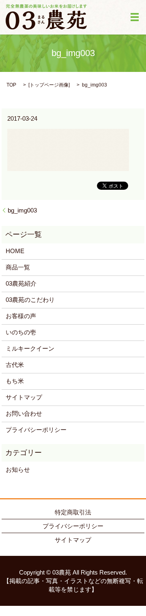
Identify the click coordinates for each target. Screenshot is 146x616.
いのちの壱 (21, 332)
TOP (11, 85)
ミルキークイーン (30, 348)
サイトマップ (24, 397)
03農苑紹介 (21, 283)
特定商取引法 (73, 512)
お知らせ (18, 469)
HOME (15, 250)
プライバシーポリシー (36, 429)
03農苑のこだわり (30, 299)
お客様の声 (21, 315)
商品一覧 (18, 267)
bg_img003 (22, 210)
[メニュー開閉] (135, 17)
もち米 (15, 380)
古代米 (15, 364)
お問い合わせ (24, 413)
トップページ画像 (49, 85)
